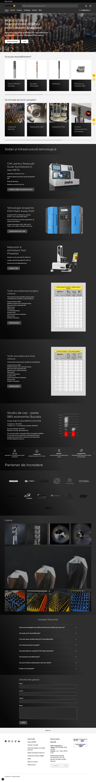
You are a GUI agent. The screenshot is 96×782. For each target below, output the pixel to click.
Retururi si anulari (33, 761)
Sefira (9, 776)
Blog (40, 10)
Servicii (12, 10)
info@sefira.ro (58, 745)
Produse (19, 10)
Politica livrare (32, 764)
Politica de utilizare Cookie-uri (36, 753)
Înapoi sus (48, 730)
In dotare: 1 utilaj (13, 268)
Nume (20, 683)
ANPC (29, 758)
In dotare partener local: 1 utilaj (17, 231)
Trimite (23, 722)
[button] (90, 5)
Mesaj (20, 705)
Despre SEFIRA (32, 742)
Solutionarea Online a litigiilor (36, 755)
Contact (34, 10)
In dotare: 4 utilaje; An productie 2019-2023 (20, 189)
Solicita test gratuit (14, 322)
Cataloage (27, 10)
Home (7, 10)
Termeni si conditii (33, 745)
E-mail (21, 690)
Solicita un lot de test (12, 41)
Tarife (24, 41)
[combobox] (50, 6)
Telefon (21, 698)
